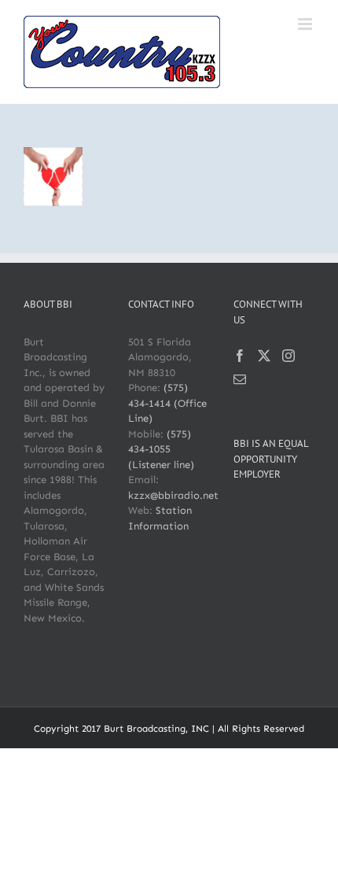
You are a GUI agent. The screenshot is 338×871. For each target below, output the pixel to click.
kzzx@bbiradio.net (173, 495)
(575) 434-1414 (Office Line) (167, 403)
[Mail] (239, 379)
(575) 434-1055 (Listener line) (161, 449)
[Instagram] (288, 355)
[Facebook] (239, 355)
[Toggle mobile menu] (306, 24)
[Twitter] (264, 355)
